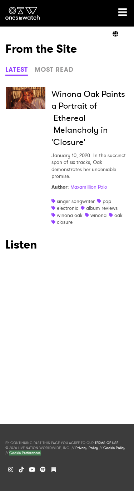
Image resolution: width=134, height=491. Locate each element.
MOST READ (54, 69)
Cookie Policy (114, 447)
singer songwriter (76, 201)
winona (98, 215)
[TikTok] (21, 469)
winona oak (70, 215)
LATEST (16, 69)
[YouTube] (32, 469)
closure (65, 222)
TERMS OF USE (106, 442)
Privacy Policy (86, 447)
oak (118, 215)
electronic (67, 208)
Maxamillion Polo (88, 186)
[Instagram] (10, 469)
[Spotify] (43, 469)
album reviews (102, 208)
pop (107, 201)
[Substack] (53, 469)
